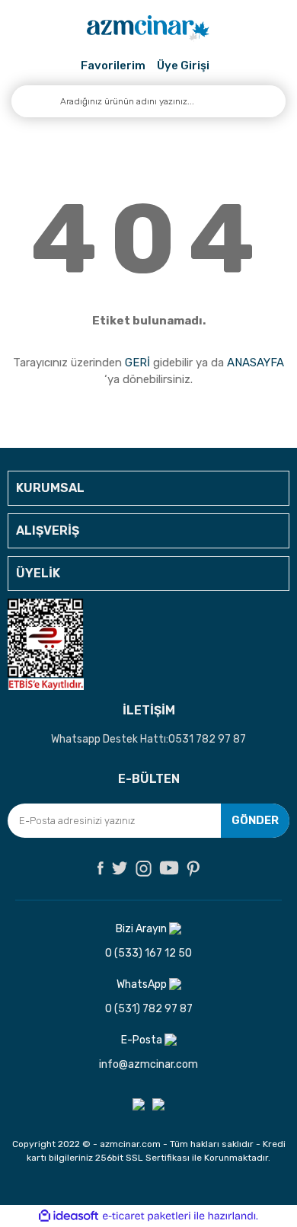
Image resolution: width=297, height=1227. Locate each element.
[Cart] (219, 66)
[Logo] (148, 28)
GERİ (137, 362)
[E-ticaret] (146, 1216)
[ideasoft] (68, 1216)
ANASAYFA (255, 362)
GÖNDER (255, 820)
